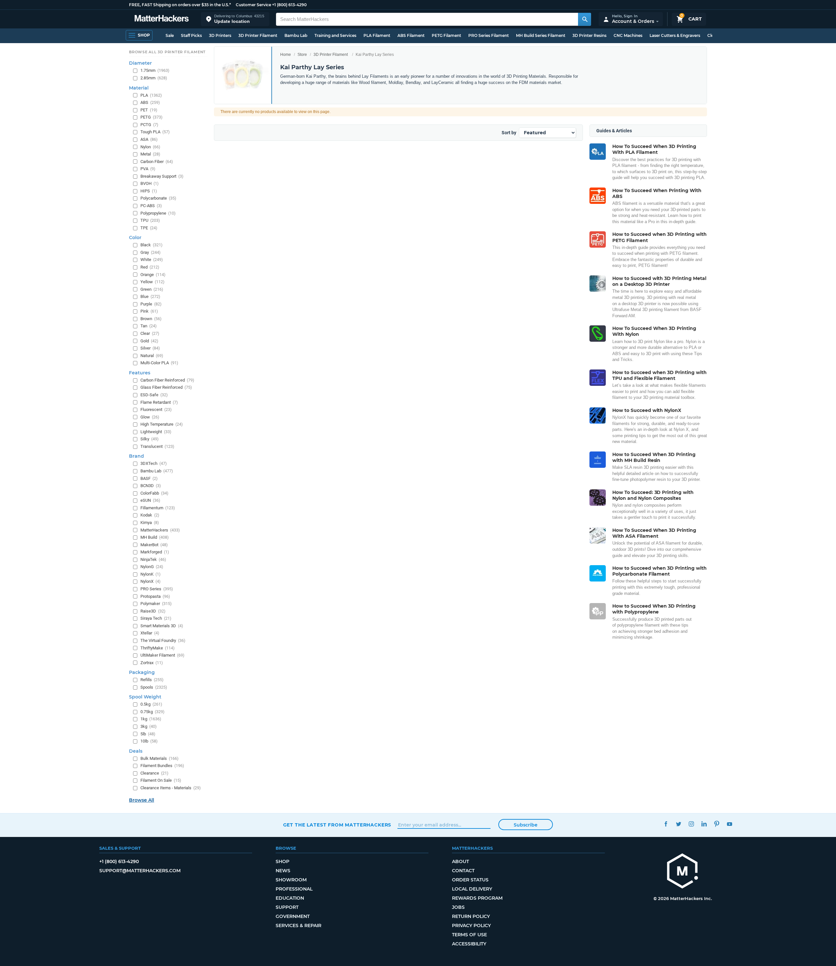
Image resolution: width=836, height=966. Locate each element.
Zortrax (151, 662)
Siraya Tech (155, 618)
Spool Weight (145, 697)
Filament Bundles (162, 765)
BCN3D (150, 485)
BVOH (149, 183)
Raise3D (153, 611)
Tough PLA (155, 132)
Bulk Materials (159, 758)
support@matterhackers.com (140, 871)
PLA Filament (376, 35)
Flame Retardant (159, 402)
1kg (150, 719)
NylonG (151, 567)
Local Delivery (472, 889)
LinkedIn (704, 824)
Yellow (152, 281)
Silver (150, 348)
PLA (151, 95)
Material (139, 88)
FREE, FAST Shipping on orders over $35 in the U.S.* (180, 4)
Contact (463, 871)
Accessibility (469, 944)
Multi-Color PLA (159, 363)
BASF (149, 478)
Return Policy (471, 916)
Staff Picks (191, 35)
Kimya (149, 522)
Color (135, 238)
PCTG (149, 124)
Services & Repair (298, 925)
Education (290, 898)
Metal (150, 154)
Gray (150, 252)
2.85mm (153, 77)
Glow (149, 417)
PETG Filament (446, 35)
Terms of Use (469, 935)
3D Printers (220, 35)
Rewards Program (477, 898)
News (283, 871)
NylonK (150, 574)
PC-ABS (151, 205)
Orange (153, 274)
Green (151, 289)
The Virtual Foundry (162, 640)
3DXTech (153, 463)
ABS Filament (411, 35)
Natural (151, 355)
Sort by (509, 132)
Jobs (458, 907)
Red (149, 267)
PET (148, 109)
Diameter (140, 63)
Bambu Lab (295, 35)
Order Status (470, 880)
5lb (147, 733)
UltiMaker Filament (162, 655)
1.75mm (154, 70)
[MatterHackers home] (161, 19)
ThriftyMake (157, 648)
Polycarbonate (158, 198)
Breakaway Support (162, 176)
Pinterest (717, 824)
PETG (151, 117)
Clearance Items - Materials (170, 787)
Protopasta (155, 596)
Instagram (691, 824)
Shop (282, 861)
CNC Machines (628, 35)
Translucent (157, 446)
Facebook (666, 824)
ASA (149, 139)
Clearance (154, 773)
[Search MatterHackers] (584, 19)
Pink (149, 311)
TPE (148, 227)
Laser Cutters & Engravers (675, 35)
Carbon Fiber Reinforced (167, 380)
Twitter (678, 824)
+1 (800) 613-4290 (289, 4)
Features (139, 373)
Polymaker (156, 603)
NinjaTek (153, 559)
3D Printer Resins (589, 35)
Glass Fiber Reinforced (166, 387)
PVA (147, 168)
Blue (150, 296)
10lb (149, 741)
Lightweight (155, 431)
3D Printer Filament (257, 35)
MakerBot (154, 544)
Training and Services (335, 35)
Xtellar (149, 633)
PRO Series (156, 588)
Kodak (149, 515)
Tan (148, 326)
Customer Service (253, 4)
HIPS (148, 190)
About (460, 861)
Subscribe (526, 825)
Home (285, 54)
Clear (149, 333)
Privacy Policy (471, 925)
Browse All (141, 800)
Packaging (142, 672)
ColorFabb (154, 493)
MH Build (154, 537)
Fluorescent (156, 409)
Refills (152, 679)
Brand (136, 456)
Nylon (150, 146)
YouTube (729, 824)
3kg (148, 726)
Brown (151, 318)
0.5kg (151, 704)
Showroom (291, 880)
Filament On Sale (160, 780)
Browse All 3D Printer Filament (167, 52)
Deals (135, 751)
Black (151, 245)
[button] (235, 19)
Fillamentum (157, 507)
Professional (294, 889)
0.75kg (152, 711)
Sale (170, 35)
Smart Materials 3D (161, 625)
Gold (149, 340)
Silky (149, 439)
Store (302, 54)
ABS (150, 102)
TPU (150, 220)
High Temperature (161, 424)
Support (287, 907)
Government (293, 916)
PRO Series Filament (488, 35)
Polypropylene (158, 213)
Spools (153, 687)
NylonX (150, 581)
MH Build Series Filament (540, 35)
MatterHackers (160, 530)
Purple (151, 304)
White (151, 259)
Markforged (154, 551)
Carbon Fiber (156, 161)
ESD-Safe (154, 394)
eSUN (150, 500)
